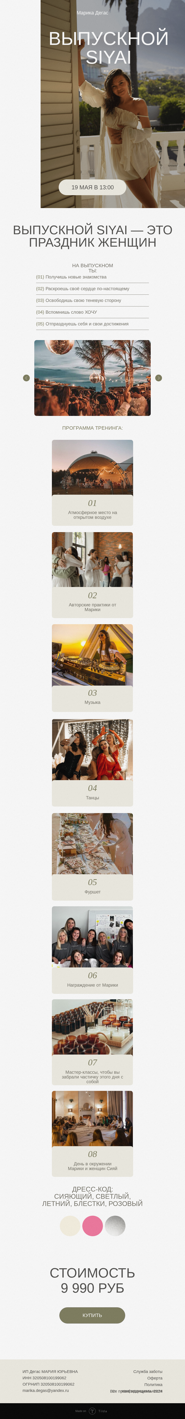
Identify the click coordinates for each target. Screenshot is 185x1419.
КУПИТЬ (92, 1315)
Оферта (154, 1378)
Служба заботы (147, 1371)
